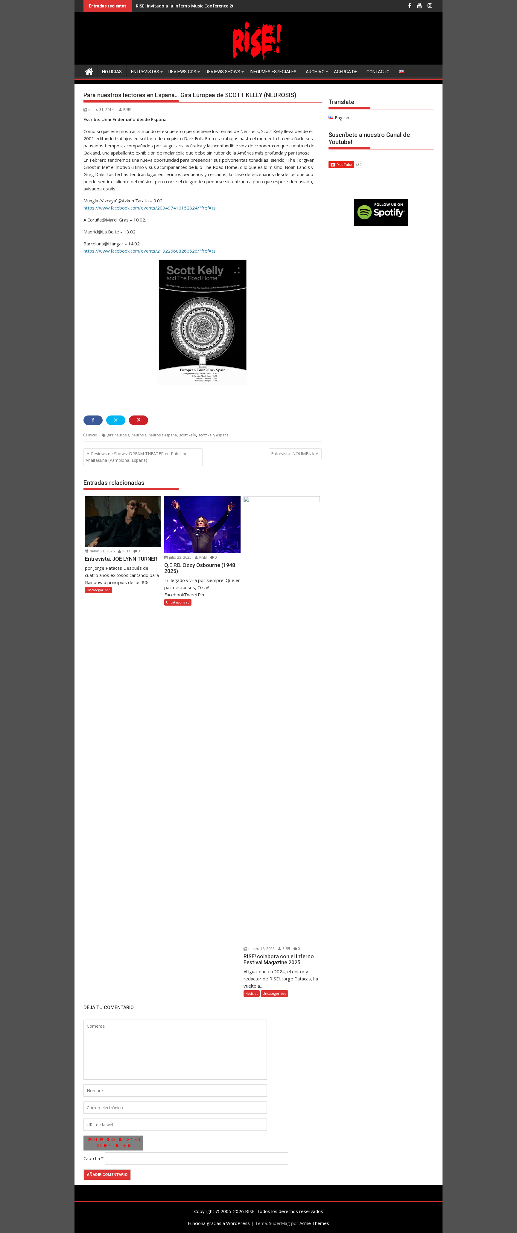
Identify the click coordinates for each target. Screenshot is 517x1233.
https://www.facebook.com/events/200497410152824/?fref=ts (149, 208)
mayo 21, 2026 (102, 551)
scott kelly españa (213, 435)
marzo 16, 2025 (261, 948)
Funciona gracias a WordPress (219, 1223)
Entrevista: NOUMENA (292, 453)
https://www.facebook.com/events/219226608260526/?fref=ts (149, 251)
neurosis (139, 435)
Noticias (112, 71)
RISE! (127, 109)
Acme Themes (314, 1223)
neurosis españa (163, 435)
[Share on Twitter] (115, 420)
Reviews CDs (182, 71)
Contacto (378, 71)
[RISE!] (258, 61)
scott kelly (187, 435)
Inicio (92, 435)
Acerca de (345, 71)
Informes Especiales (273, 71)
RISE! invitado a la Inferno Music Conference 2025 (187, 6)
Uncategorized (98, 590)
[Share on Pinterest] (138, 420)
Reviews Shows (223, 71)
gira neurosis (118, 435)
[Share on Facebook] (93, 420)
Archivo (315, 71)
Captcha (91, 1158)
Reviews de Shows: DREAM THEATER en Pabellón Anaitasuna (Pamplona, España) (137, 457)
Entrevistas (145, 71)
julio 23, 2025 (179, 557)
